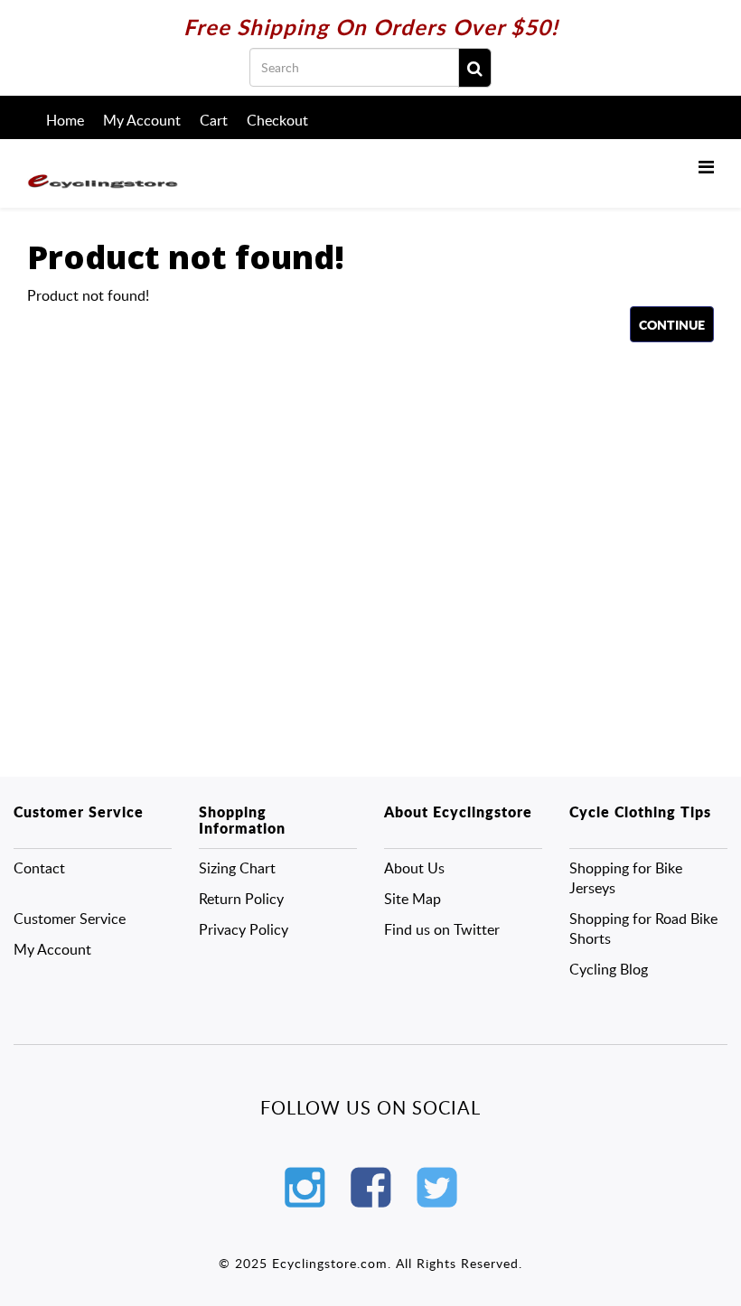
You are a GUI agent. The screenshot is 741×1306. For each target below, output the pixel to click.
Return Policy (241, 899)
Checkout (277, 120)
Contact (39, 868)
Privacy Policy (243, 929)
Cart (214, 120)
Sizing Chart (237, 868)
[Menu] (706, 166)
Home (65, 120)
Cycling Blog (608, 969)
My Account (142, 120)
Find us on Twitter (442, 929)
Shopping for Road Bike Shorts (643, 928)
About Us (414, 868)
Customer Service (70, 918)
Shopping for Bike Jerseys (625, 878)
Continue (672, 324)
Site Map (412, 899)
